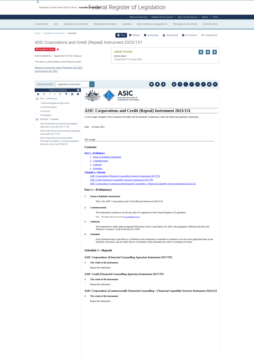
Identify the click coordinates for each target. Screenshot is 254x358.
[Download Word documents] (163, 84)
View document (45, 84)
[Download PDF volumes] (157, 84)
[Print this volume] (209, 84)
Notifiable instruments (105, 24)
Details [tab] (136, 35)
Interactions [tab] (211, 35)
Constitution (41, 24)
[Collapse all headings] (78, 94)
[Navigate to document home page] (38, 94)
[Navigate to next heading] (55, 94)
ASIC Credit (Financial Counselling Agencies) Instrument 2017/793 (60, 132)
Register (162, 17)
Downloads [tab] (172, 35)
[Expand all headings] (72, 94)
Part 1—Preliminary (48, 98)
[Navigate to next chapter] (197, 84)
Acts (56, 24)
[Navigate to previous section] (185, 84)
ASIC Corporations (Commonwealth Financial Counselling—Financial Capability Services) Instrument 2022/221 (59, 141)
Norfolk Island (210, 24)
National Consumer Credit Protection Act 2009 (58, 67)
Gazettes (126, 24)
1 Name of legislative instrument (54, 103)
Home (37, 33)
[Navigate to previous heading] (49, 94)
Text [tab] (123, 35)
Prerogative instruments (185, 24)
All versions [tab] (191, 35)
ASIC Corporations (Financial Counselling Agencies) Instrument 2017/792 (58, 125)
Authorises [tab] (152, 35)
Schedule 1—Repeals (49, 119)
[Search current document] (215, 84)
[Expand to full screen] (203, 84)
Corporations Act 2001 (46, 71)
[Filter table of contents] (66, 94)
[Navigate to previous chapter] (180, 84)
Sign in (187, 17)
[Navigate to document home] (174, 84)
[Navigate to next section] (191, 84)
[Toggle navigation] (78, 90)
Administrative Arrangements (152, 24)
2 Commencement (48, 107)
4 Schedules (45, 115)
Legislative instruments (76, 24)
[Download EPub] (151, 84)
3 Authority (45, 111)
